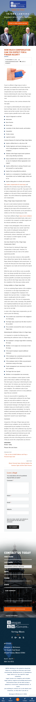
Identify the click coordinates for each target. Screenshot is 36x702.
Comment (10, 480)
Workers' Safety (8, 445)
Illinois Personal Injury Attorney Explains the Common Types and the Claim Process (20, 463)
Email (9, 502)
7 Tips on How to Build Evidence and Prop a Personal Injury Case (15, 455)
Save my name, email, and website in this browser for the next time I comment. (17, 520)
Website (9, 509)
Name (9, 495)
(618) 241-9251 (18, 10)
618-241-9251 (9, 661)
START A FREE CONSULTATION (18, 23)
